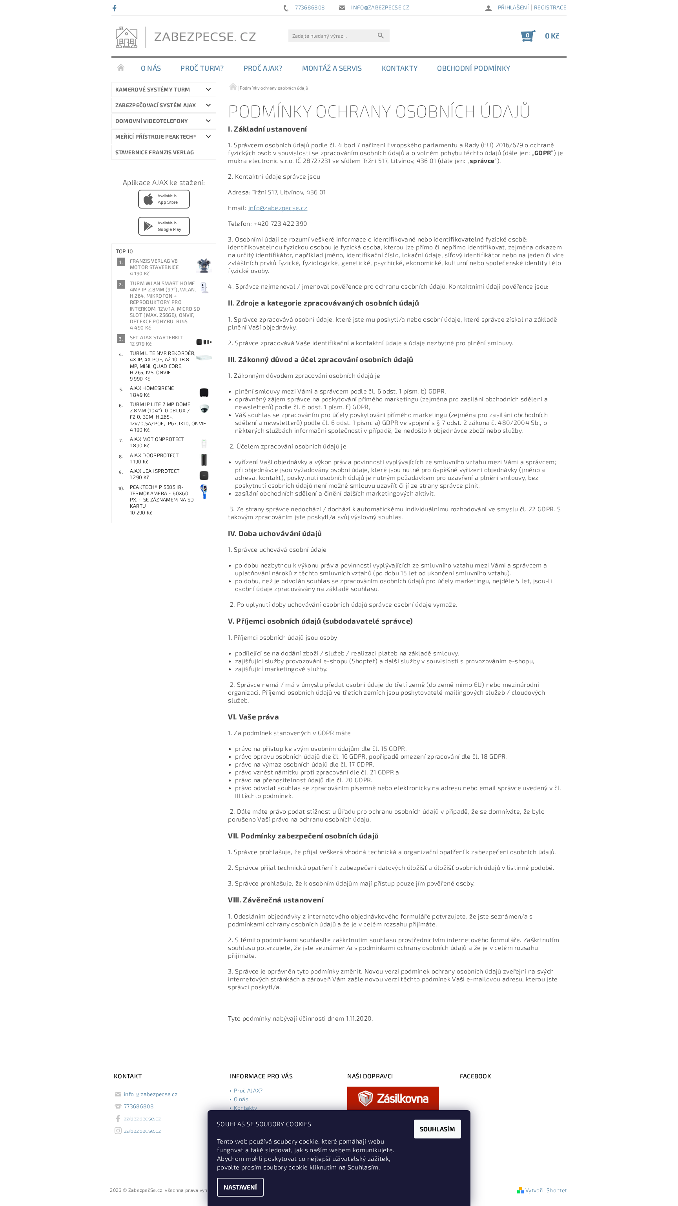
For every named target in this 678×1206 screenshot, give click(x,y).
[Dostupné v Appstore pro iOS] (164, 199)
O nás (151, 68)
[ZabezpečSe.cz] (188, 39)
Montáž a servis (332, 68)
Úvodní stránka (121, 68)
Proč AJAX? (263, 68)
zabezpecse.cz (142, 1118)
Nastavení (240, 1187)
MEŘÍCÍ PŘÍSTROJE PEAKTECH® (155, 136)
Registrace (550, 7)
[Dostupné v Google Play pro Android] (164, 225)
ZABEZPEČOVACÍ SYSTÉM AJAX (155, 105)
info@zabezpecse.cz (278, 207)
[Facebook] (115, 7)
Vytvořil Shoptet (546, 1190)
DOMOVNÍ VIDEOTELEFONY (151, 120)
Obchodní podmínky (473, 68)
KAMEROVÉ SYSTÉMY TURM (152, 89)
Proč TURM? (202, 68)
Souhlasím (437, 1129)
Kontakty (400, 68)
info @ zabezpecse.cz (150, 1094)
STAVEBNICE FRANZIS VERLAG (154, 152)
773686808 (139, 1106)
